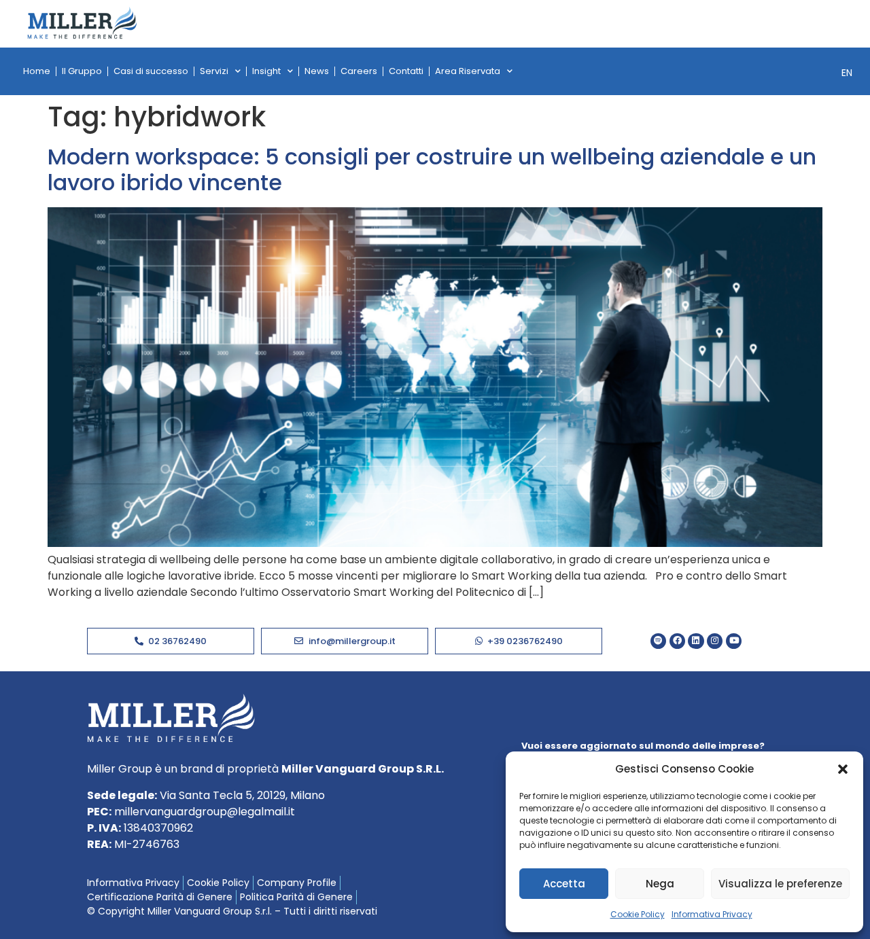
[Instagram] (715, 641)
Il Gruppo (82, 71)
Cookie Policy (637, 914)
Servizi (214, 71)
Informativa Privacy (712, 914)
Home (36, 71)
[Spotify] (658, 641)
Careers (359, 71)
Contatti (406, 71)
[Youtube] (734, 641)
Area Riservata (467, 71)
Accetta (564, 883)
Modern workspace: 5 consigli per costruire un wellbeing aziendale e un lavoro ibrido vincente (432, 169)
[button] (843, 769)
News (316, 71)
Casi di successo (151, 71)
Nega (660, 883)
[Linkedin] (695, 641)
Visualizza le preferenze (780, 883)
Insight (266, 71)
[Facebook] (677, 641)
